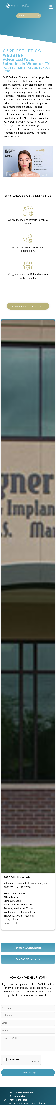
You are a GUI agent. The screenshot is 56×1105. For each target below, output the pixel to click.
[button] (51, 6)
